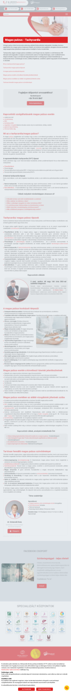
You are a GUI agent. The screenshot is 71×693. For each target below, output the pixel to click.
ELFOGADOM (26, 689)
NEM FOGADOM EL (44, 689)
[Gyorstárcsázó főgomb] (66, 687)
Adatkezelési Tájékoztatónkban (10, 669)
